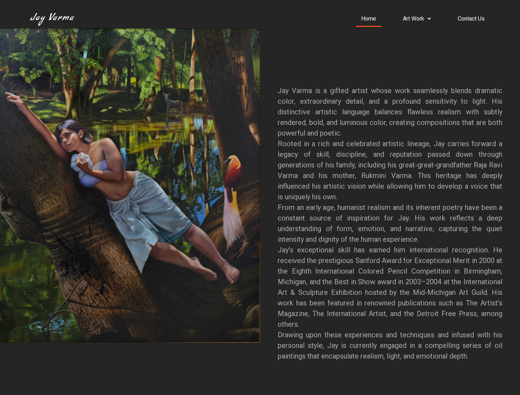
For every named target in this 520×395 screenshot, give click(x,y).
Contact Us (471, 18)
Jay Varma (52, 19)
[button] (417, 19)
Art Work (413, 18)
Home (368, 18)
